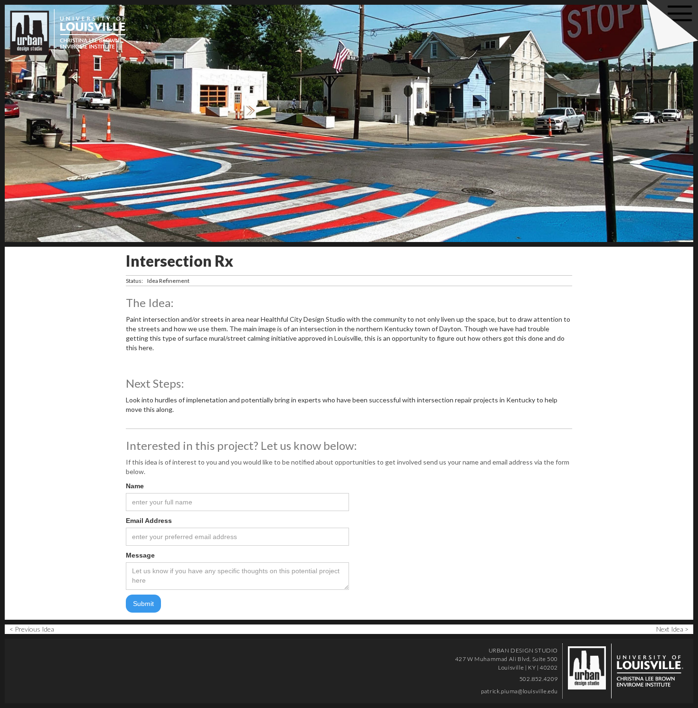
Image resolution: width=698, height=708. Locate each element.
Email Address (149, 520)
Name (135, 486)
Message (140, 555)
